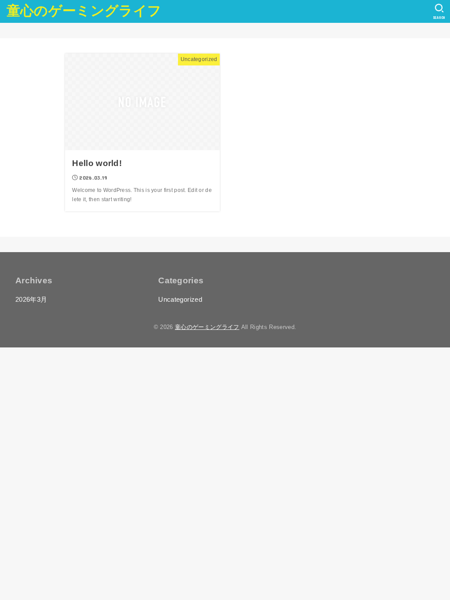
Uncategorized (180, 299)
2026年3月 (31, 299)
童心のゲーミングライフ (84, 10)
